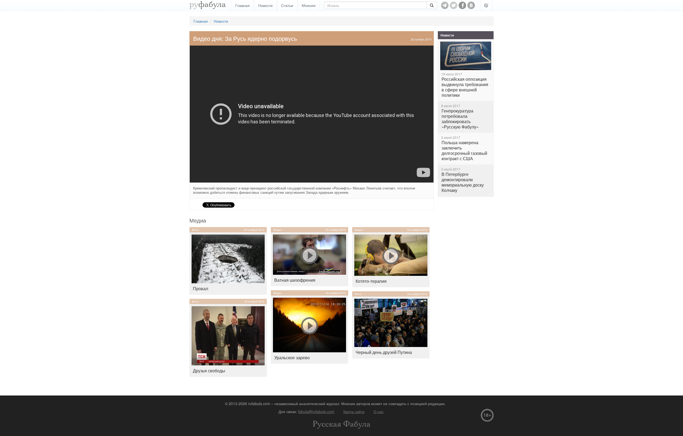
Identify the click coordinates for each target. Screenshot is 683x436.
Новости (265, 5)
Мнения (309, 5)
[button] (486, 5)
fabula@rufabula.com (316, 411)
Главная (242, 5)
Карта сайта (353, 411)
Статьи (287, 5)
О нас (379, 411)
